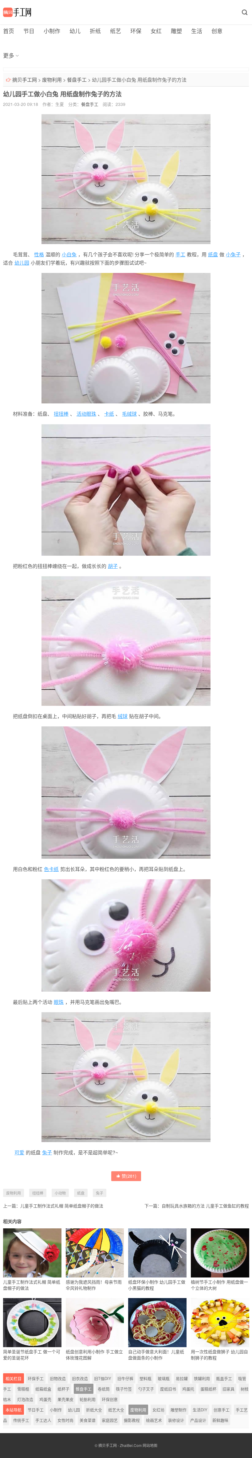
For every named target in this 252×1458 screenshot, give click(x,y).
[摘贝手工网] (17, 12)
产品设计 (198, 1420)
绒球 (123, 716)
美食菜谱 (88, 1420)
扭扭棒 (61, 413)
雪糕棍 (23, 1389)
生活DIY (200, 1410)
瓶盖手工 (224, 1378)
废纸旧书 (168, 1389)
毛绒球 (129, 413)
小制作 (52, 31)
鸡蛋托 (188, 1389)
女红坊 (158, 1410)
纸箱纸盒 (43, 1389)
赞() (129, 1176)
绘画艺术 (154, 1420)
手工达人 (43, 1420)
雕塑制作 (179, 1410)
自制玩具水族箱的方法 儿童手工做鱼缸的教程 (205, 1206)
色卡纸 (51, 869)
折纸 (95, 31)
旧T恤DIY (102, 1378)
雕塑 (176, 31)
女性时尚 (65, 1420)
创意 (216, 31)
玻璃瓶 (164, 1378)
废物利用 (52, 79)
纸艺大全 (116, 1410)
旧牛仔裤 (125, 1378)
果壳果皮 (65, 1399)
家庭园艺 (110, 1420)
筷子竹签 (124, 1389)
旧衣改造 (80, 1378)
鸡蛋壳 (45, 1399)
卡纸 (109, 413)
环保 (135, 31)
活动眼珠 (86, 413)
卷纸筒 (104, 1389)
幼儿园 (21, 262)
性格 (39, 254)
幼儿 (75, 31)
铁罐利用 (202, 1378)
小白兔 (69, 254)
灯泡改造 (25, 1399)
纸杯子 (63, 1389)
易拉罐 (182, 1378)
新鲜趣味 (220, 1420)
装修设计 (176, 1420)
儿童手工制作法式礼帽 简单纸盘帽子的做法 (61, 1206)
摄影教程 (132, 1420)
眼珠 (59, 1001)
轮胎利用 (88, 1399)
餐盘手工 (77, 79)
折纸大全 (94, 1410)
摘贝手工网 (24, 79)
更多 (8, 55)
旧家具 (228, 1389)
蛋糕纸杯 (208, 1389)
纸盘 (213, 254)
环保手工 (36, 1378)
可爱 (19, 1152)
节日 (28, 31)
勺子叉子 (146, 1389)
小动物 (60, 1193)
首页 (8, 31)
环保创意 (110, 1399)
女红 (156, 31)
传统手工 (21, 1420)
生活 (196, 31)
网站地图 (150, 1445)
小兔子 (233, 254)
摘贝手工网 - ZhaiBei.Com (120, 1445)
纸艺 (115, 31)
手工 (180, 254)
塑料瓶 (146, 1378)
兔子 (47, 1152)
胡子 (113, 566)
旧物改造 (58, 1378)
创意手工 (222, 1410)
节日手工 (36, 1410)
